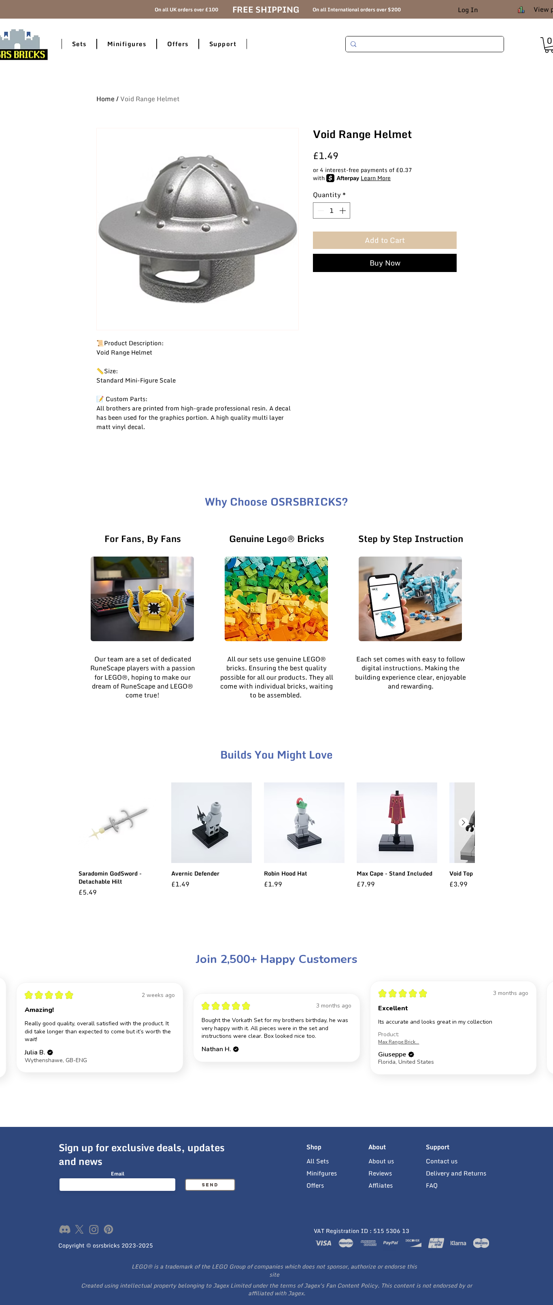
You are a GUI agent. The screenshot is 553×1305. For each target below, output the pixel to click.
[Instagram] (94, 1229)
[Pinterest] (108, 1229)
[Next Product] (463, 822)
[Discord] (65, 1229)
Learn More (376, 178)
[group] (276, 839)
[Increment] (343, 210)
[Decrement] (319, 210)
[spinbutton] (331, 210)
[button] (79, 44)
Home (105, 99)
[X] (79, 1229)
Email (117, 1173)
